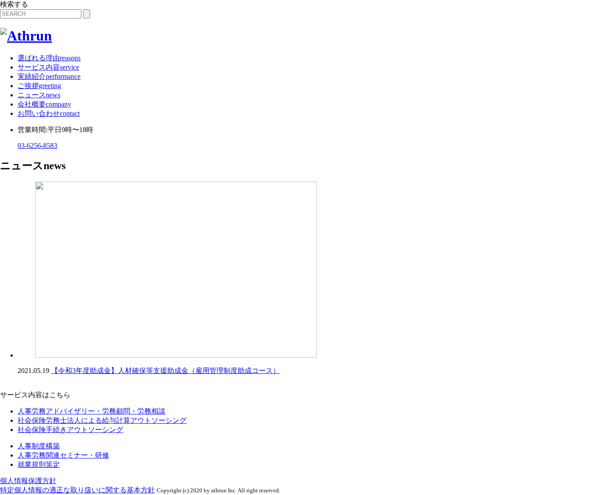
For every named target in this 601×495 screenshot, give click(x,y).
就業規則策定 (39, 464)
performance (49, 76)
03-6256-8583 (37, 145)
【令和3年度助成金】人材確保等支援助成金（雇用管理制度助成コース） (165, 370)
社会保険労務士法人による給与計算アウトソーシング (102, 420)
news (39, 95)
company (44, 104)
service (48, 67)
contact (49, 113)
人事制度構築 (39, 446)
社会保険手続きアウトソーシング (70, 429)
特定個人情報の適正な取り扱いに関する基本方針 (77, 490)
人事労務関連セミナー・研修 (63, 455)
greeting (39, 85)
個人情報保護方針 (28, 480)
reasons (49, 58)
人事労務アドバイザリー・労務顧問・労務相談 (91, 411)
